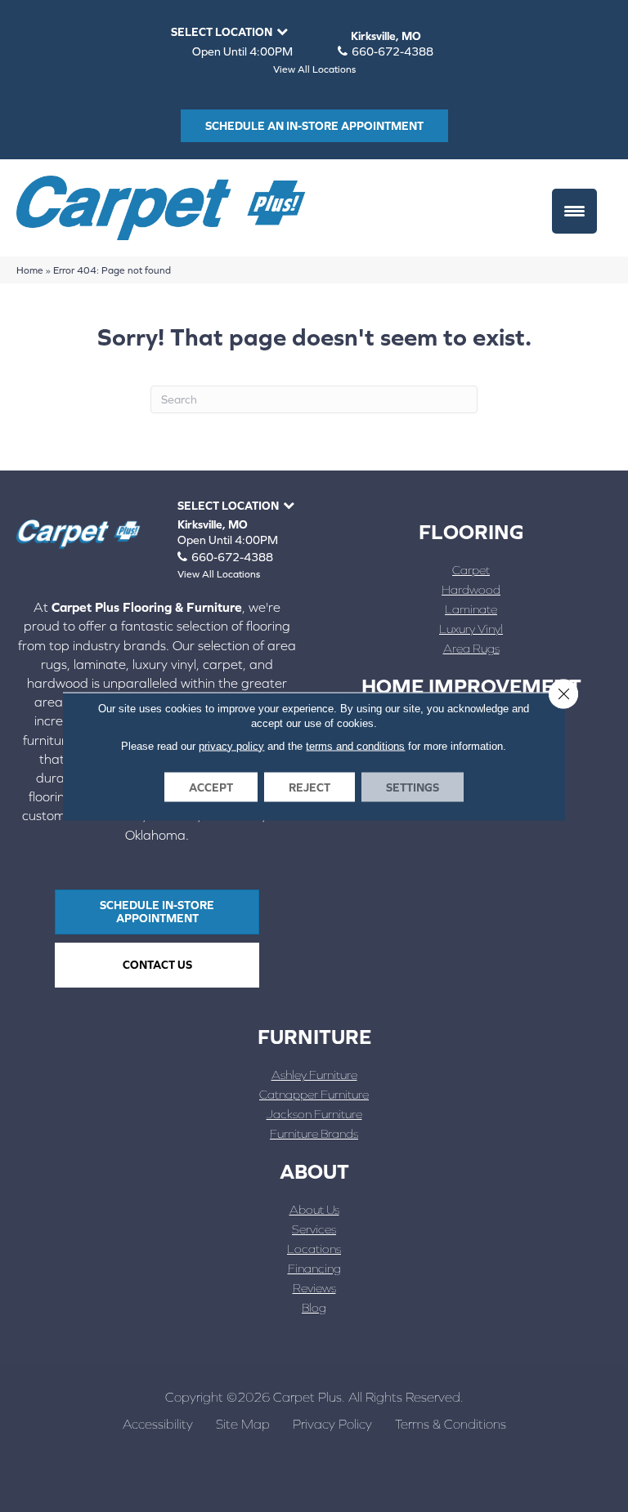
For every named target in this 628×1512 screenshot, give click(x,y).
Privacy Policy (332, 1423)
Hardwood (471, 589)
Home (29, 270)
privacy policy (231, 745)
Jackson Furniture (314, 1114)
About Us (314, 1209)
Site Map (243, 1423)
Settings (412, 786)
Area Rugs (471, 648)
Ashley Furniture (314, 1075)
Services (314, 1229)
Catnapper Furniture (314, 1094)
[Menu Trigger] (574, 211)
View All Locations (314, 69)
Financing (314, 1268)
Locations (314, 1249)
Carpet (471, 570)
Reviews (314, 1288)
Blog (314, 1307)
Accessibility (158, 1423)
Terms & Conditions (450, 1423)
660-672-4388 (392, 51)
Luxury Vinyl (471, 629)
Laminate (471, 609)
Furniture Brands (314, 1133)
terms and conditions (355, 745)
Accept (211, 786)
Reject (309, 786)
